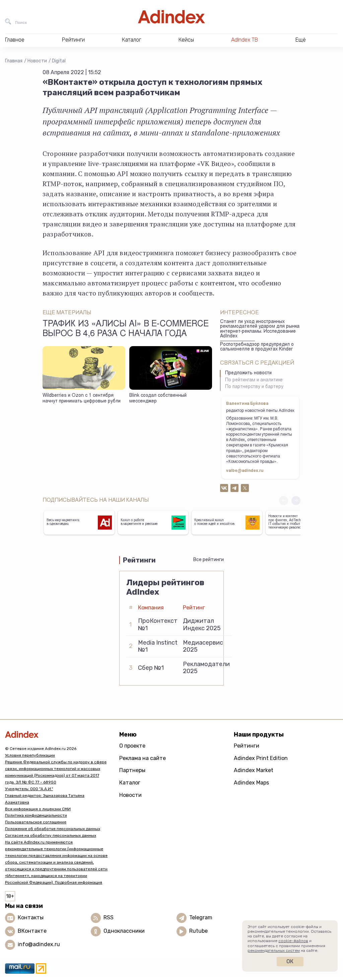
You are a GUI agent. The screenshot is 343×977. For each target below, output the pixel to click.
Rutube (198, 931)
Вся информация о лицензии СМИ (38, 809)
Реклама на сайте (142, 758)
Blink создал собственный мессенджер (158, 398)
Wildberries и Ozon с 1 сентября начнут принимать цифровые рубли (82, 398)
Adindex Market (253, 770)
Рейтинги (246, 746)
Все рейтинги (208, 559)
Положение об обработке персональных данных (52, 828)
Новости (37, 61)
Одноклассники (124, 931)
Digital (59, 61)
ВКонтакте (32, 931)
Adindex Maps (251, 782)
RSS (109, 917)
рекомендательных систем (274, 950)
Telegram (200, 917)
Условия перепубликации (30, 755)
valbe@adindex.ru (245, 471)
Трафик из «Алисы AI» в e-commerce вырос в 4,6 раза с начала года (126, 329)
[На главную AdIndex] (171, 16)
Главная (13, 61)
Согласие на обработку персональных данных (50, 835)
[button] (295, 500)
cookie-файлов (293, 940)
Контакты (31, 917)
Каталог (129, 782)
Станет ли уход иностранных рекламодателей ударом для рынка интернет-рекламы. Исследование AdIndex (259, 329)
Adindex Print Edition (261, 758)
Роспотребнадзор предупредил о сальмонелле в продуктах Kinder (257, 347)
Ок (289, 961)
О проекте (132, 746)
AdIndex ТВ (244, 40)
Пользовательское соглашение (35, 822)
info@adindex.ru (39, 944)
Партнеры (132, 770)
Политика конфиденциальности (36, 815)
